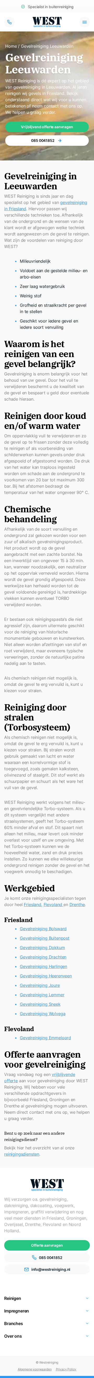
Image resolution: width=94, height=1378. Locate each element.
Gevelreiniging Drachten (43, 957)
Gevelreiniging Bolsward (43, 928)
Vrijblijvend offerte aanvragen (47, 127)
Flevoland (53, 904)
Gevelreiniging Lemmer (42, 994)
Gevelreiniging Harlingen (43, 966)
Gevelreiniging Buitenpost (44, 938)
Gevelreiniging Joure (40, 985)
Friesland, (33, 904)
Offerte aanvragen (47, 1245)
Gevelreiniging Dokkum (42, 947)
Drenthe (77, 904)
